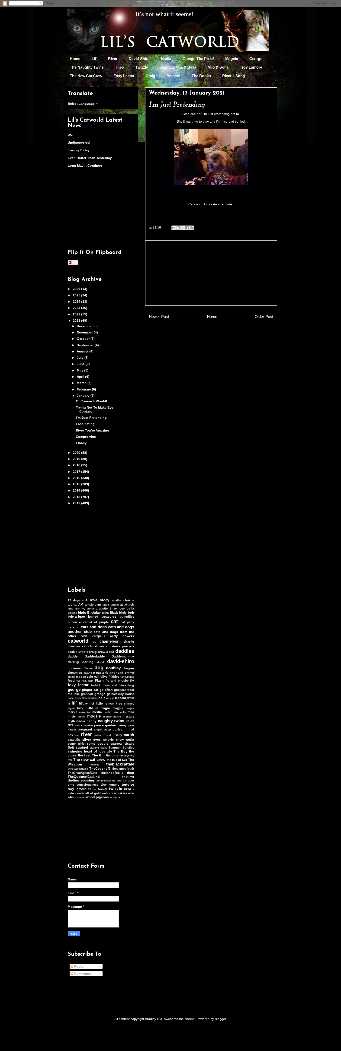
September (86, 345)
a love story (97, 600)
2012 (77, 503)
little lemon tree (109, 703)
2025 (77, 295)
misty (72, 716)
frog (131, 685)
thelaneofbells (112, 773)
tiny (104, 784)
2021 (77, 320)
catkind (74, 627)
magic (105, 708)
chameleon (109, 641)
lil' (74, 703)
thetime (128, 776)
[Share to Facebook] (187, 227)
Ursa (127, 789)
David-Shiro (139, 59)
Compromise (86, 436)
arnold (115, 604)
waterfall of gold (88, 793)
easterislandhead (109, 672)
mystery (128, 716)
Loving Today (79, 150)
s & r (110, 735)
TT (89, 789)
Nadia (166, 59)
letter (130, 698)
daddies (124, 651)
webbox (107, 793)
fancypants (127, 676)
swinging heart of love (86, 751)
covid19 (83, 652)
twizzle (115, 789)
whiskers (120, 793)
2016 (77, 478)
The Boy (120, 751)
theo (130, 773)
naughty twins (111, 721)
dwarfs (88, 672)
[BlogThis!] (178, 227)
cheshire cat (77, 646)
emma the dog (77, 676)
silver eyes (91, 739)
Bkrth (105, 612)
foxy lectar (78, 685)
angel (106, 604)
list (92, 703)
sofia (130, 739)
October (83, 338)
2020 (77, 452)
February (84, 389)
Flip (74, 262)
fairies (114, 676)
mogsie (94, 716)
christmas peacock (120, 646)
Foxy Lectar (123, 76)
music (117, 716)
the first (84, 755)
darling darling (80, 662)
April (81, 376)
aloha (72, 604)
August (83, 351)
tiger (131, 780)
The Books (201, 76)
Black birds (118, 612)
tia (124, 780)
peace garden (105, 725)
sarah (129, 735)
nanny (92, 721)
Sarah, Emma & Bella (177, 67)
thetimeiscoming (81, 780)
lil (69, 703)
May (80, 370)
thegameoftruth (123, 768)
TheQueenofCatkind (84, 776)
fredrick (95, 685)
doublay (113, 668)
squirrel (82, 747)
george (74, 689)
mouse (107, 716)
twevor (102, 789)
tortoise (128, 784)
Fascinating (85, 424)
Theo (119, 67)
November (85, 332)
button (72, 622)
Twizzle (141, 67)
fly (132, 680)
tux (95, 789)
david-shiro (120, 661)
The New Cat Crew (86, 76)
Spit (71, 747)
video (72, 793)
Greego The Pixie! (198, 59)
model (81, 716)
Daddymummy (123, 656)
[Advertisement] (211, 273)
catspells (98, 636)
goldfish (106, 690)
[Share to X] (182, 227)
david (100, 662)
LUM (89, 708)
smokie (108, 739)
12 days (74, 600)
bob (131, 612)
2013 (77, 497)
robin (97, 735)
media (97, 712)
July (80, 357)
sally (118, 735)
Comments (82, 973)
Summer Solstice (121, 747)
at (121, 604)
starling (94, 747)
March (82, 383)
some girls (76, 743)
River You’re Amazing (92, 430)
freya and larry (114, 685)
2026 (77, 289)
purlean (119, 729)
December (85, 326)
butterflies (127, 616)
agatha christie (123, 600)
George (255, 59)
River (112, 59)
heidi (78, 698)
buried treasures (102, 616)
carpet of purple (96, 622)
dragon (128, 668)
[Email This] (173, 227)
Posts (78, 966)
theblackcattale (120, 764)
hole (101, 698)
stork (103, 747)
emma (129, 672)
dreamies (75, 672)
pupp (107, 729)
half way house (122, 694)
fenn (90, 680)
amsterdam (93, 604)
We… (72, 135)
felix (84, 680)
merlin (107, 712)
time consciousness (83, 784)
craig (93, 652)
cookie (72, 652)
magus (130, 708)
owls (78, 725)
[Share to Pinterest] (191, 227)
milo (131, 712)
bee (122, 608)
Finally (81, 443)
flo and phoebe (117, 680)
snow (120, 739)
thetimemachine (105, 780)
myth (71, 721)
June (81, 364)
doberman (75, 668)
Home (75, 59)
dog (98, 667)
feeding (74, 680)
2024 (77, 301)
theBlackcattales (78, 768)
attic (70, 608)
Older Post (264, 316)
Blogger (220, 1019)
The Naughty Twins (87, 67)
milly (123, 712)
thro (119, 780)
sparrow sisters (122, 743)
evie (90, 676)
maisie (72, 712)
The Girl (98, 755)
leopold (120, 698)
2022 (77, 314)
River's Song (233, 76)
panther (88, 725)
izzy (108, 698)
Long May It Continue (85, 165)
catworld (78, 641)
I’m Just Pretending (91, 417)
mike (116, 712)
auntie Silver (108, 608)
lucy (80, 708)
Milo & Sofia (218, 67)
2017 (77, 471)
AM (80, 604)
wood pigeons (97, 797)
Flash (99, 680)
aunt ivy (80, 608)
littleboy (129, 703)
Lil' (94, 59)
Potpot (72, 729)
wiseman (79, 797)
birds (82, 612)
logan (71, 708)
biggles (72, 612)
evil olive (100, 676)
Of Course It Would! (91, 401)
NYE (71, 725)
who (131, 793)
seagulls (74, 739)
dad (111, 652)
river (86, 734)
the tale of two (117, 760)
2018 (77, 465)
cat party (127, 622)
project (98, 729)
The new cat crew (89, 759)
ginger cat (90, 690)
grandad (87, 694)
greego (100, 694)
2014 (77, 490)
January (83, 395)
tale (109, 751)
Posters (173, 76)
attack (129, 604)
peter (131, 725)
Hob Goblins (89, 698)
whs (71, 797)
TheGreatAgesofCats (82, 773)
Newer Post (159, 316)
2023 (77, 308)
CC (94, 641)
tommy (114, 784)
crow (101, 652)
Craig (150, 76)
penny (122, 725)
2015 (77, 484)
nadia (80, 721)
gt (108, 694)
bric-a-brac (76, 616)
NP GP (130, 721)
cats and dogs (94, 627)
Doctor (88, 668)
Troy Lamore (251, 67)
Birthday (94, 612)
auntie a (92, 608)
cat (114, 621)
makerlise (85, 712)
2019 (77, 459)
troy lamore (77, 789)
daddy (73, 656)
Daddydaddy (95, 656)
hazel (71, 698)
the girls (112, 755)
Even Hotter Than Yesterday (90, 158)
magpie (118, 708)
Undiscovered (79, 142)
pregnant (85, 729)
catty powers (122, 636)
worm (113, 797)
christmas (96, 646)
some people (98, 743)
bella (130, 608)
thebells (94, 764)
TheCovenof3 (100, 768)
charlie (128, 641)
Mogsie (231, 59)
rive (77, 735)
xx (118, 797)
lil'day (83, 703)
